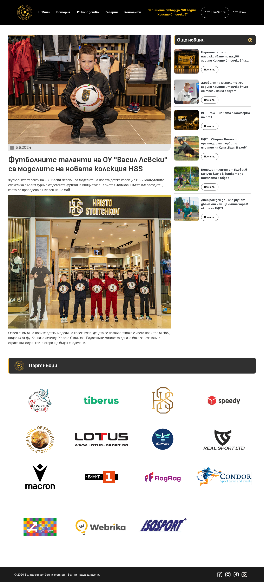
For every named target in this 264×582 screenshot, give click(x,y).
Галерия (111, 12)
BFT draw (239, 12)
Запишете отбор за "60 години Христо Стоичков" (173, 12)
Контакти (132, 12)
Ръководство (88, 12)
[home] (24, 12)
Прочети (209, 69)
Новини (44, 12)
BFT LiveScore (215, 12)
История (63, 12)
